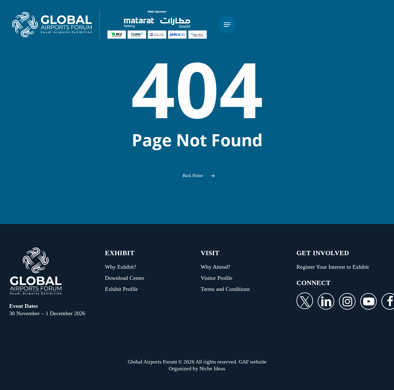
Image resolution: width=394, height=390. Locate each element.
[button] (227, 25)
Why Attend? (215, 267)
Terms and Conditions (225, 289)
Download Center (124, 278)
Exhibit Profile (121, 289)
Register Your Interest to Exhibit (332, 267)
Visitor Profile (216, 278)
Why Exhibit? (120, 267)
